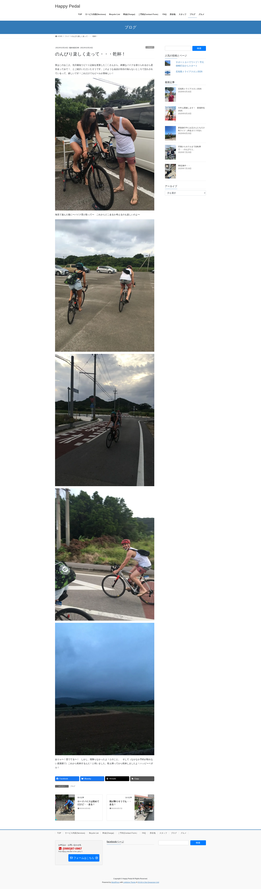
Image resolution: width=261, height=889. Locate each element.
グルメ (183, 833)
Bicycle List (94, 833)
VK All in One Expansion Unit (148, 882)
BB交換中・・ (184, 166)
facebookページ (115, 841)
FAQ (144, 833)
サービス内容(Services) (75, 833)
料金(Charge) (108, 833)
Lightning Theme (129, 882)
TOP (59, 833)
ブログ (150, 47)
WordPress (115, 882)
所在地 (153, 833)
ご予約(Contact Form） (128, 833)
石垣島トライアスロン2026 (189, 71)
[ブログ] (65, 804)
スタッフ (163, 833)
